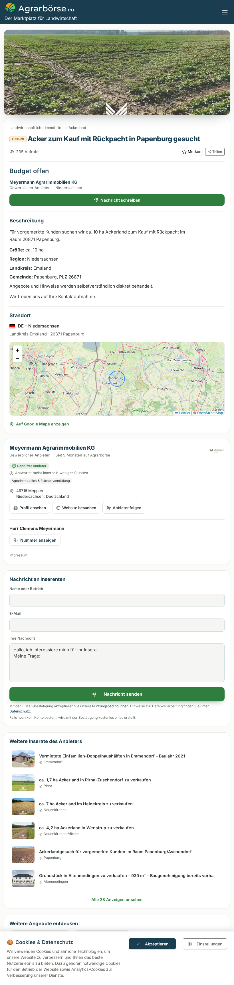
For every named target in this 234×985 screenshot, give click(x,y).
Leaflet (184, 413)
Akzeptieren (157, 943)
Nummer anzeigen (38, 540)
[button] (17, 349)
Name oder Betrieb (26, 588)
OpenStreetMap (210, 413)
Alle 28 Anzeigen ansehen (117, 899)
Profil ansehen (32, 507)
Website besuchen (79, 507)
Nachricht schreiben (120, 200)
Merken (194, 151)
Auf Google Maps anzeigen (42, 423)
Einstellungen (209, 943)
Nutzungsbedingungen (110, 706)
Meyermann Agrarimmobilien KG (43, 182)
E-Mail (15, 613)
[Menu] (225, 12)
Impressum (18, 555)
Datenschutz (19, 711)
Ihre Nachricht (22, 638)
